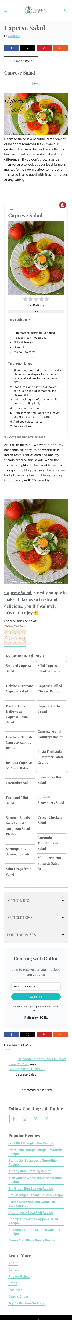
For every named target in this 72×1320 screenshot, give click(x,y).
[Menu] (6, 10)
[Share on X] (27, 48)
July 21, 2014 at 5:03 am (27, 1069)
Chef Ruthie (14, 35)
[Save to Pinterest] (44, 48)
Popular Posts (21, 934)
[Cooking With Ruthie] (35, 10)
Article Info (19, 917)
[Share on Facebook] (11, 48)
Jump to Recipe (23, 61)
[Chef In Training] (15, 644)
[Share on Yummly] (60, 48)
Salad (7, 1049)
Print (36, 311)
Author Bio (18, 900)
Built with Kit (36, 1018)
